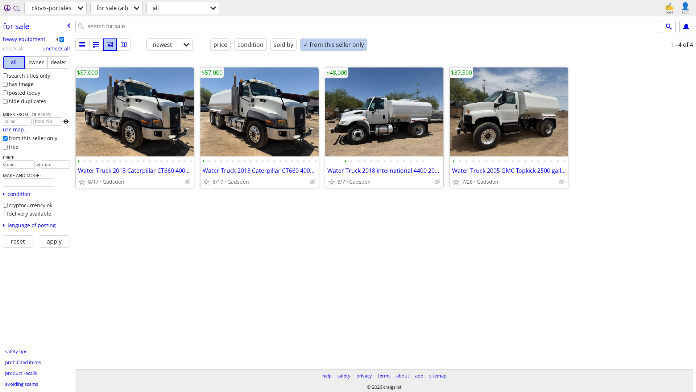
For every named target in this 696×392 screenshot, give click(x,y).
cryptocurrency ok (30, 205)
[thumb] (96, 44)
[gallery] (110, 44)
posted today (24, 92)
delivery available (30, 213)
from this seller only (33, 138)
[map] (123, 44)
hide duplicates (27, 101)
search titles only (29, 75)
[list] (82, 44)
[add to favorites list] (82, 181)
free (13, 146)
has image (21, 84)
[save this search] (686, 26)
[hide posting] (187, 181)
